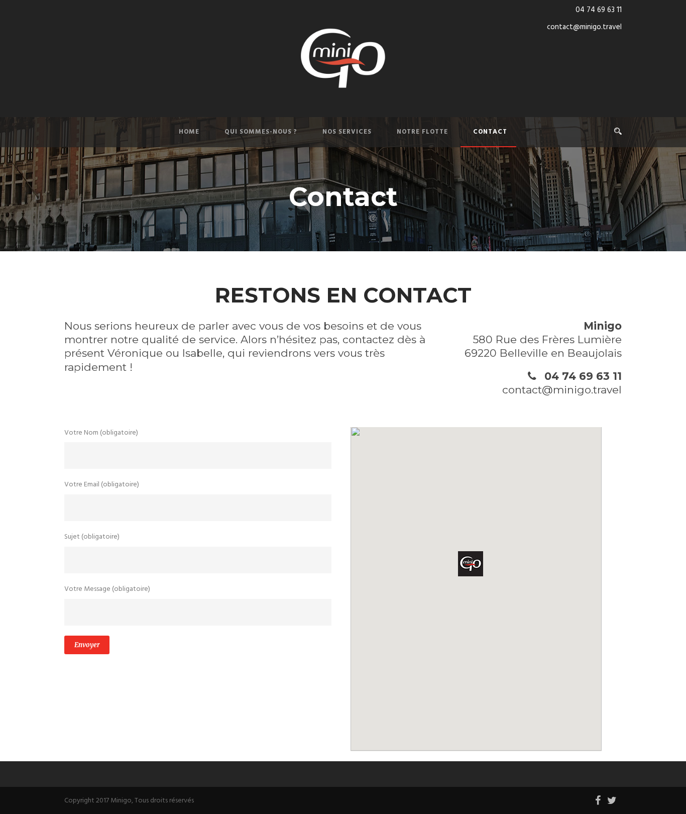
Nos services (347, 132)
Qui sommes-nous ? (260, 132)
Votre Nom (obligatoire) (101, 433)
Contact (490, 132)
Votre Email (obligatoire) (101, 484)
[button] (470, 563)
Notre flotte (422, 132)
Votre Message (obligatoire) (107, 589)
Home (189, 132)
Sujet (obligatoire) (92, 537)
